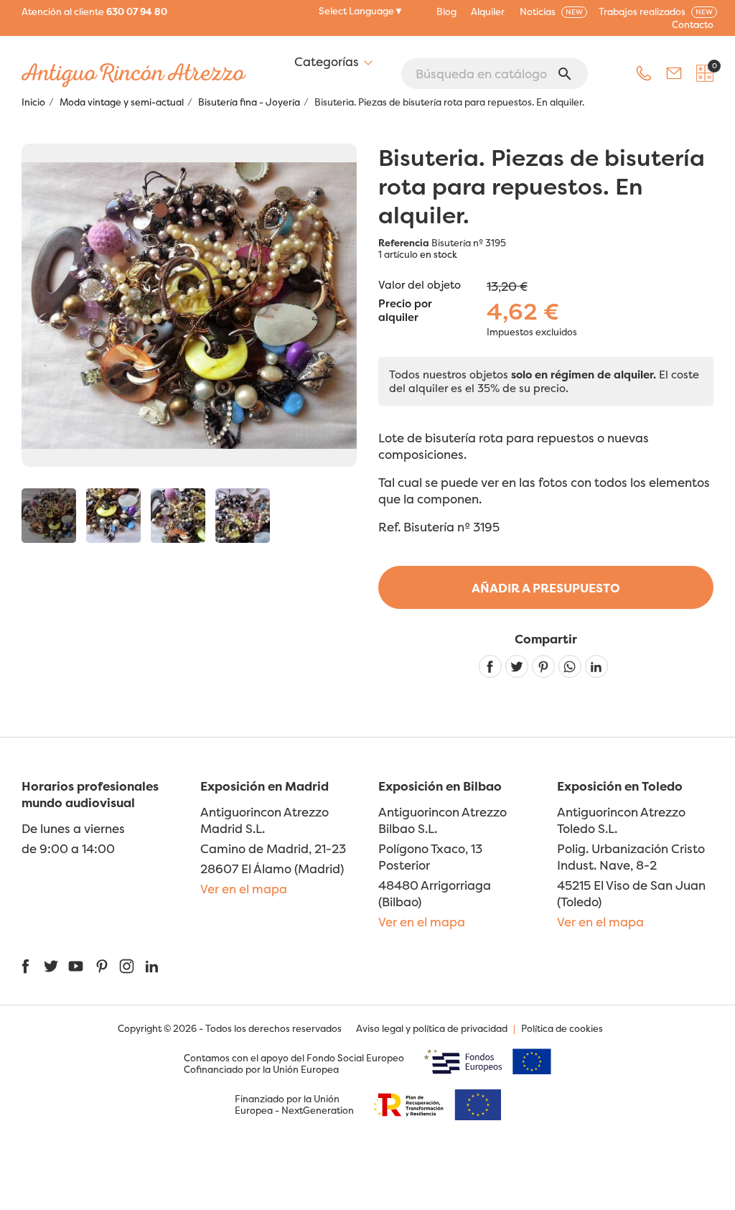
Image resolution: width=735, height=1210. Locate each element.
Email (674, 73)
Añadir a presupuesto (546, 588)
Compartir (490, 666)
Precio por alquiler (405, 311)
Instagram (126, 966)
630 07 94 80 (136, 11)
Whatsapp (570, 666)
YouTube (75, 966)
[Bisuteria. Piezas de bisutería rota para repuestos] (49, 515)
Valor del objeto (419, 285)
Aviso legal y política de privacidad (431, 1028)
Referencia (403, 242)
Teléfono (644, 73)
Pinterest (543, 666)
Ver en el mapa (243, 888)
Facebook (25, 966)
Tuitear (517, 666)
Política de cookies (562, 1028)
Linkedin (596, 666)
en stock (438, 254)
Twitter (50, 966)
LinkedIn (151, 966)
